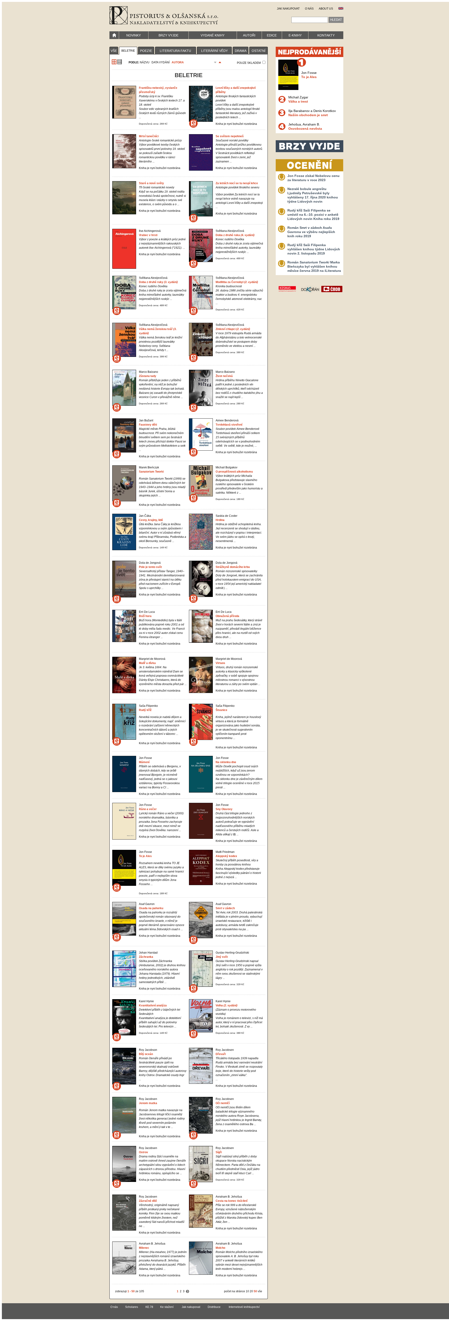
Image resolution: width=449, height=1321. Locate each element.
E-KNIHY (295, 35)
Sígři (219, 1152)
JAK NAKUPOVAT (288, 8)
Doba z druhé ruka (235, 235)
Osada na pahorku (151, 908)
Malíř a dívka (147, 663)
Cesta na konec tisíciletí (231, 1201)
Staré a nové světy (151, 183)
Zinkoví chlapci (233, 329)
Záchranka (146, 956)
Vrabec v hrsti (148, 235)
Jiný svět (222, 956)
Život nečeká (224, 376)
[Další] (187, 1291)
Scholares (131, 1307)
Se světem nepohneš (230, 136)
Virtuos (220, 663)
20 (251, 1291)
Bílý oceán (146, 1054)
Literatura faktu (175, 51)
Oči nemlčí (223, 1103)
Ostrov (143, 1152)
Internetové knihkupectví (244, 1307)
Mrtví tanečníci (149, 136)
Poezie (146, 51)
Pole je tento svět (150, 567)
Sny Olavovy (224, 809)
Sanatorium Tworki (151, 471)
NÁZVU (144, 62)
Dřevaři (221, 1054)
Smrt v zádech (225, 908)
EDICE (272, 35)
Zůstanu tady (147, 376)
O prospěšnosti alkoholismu (234, 471)
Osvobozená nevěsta (305, 128)
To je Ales (145, 856)
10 (247, 1291)
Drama (240, 51)
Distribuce (214, 1307)
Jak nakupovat (191, 1307)
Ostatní (258, 51)
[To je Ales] (288, 89)
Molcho (220, 1247)
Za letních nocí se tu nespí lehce (237, 183)
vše (114, 51)
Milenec (144, 1247)
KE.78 (149, 1307)
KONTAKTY (326, 35)
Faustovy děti (148, 424)
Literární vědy (214, 51)
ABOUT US (326, 8)
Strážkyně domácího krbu (233, 567)
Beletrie (128, 50)
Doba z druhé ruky (158, 282)
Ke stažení (167, 1307)
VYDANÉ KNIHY (212, 35)
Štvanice (221, 710)
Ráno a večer (148, 809)
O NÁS (309, 8)
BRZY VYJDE (168, 35)
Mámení (144, 762)
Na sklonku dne (226, 762)
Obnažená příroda (227, 616)
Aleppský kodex (226, 856)
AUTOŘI (249, 35)
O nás (114, 1307)
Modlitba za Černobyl (237, 282)
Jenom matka (148, 1103)
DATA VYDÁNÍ (161, 62)
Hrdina (220, 520)
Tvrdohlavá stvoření (229, 424)
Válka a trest (298, 101)
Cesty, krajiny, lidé (151, 520)
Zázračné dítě (148, 1201)
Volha (226, 1005)
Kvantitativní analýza (153, 1005)
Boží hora (145, 616)
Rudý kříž (145, 710)
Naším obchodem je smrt (308, 115)
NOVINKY (133, 35)
